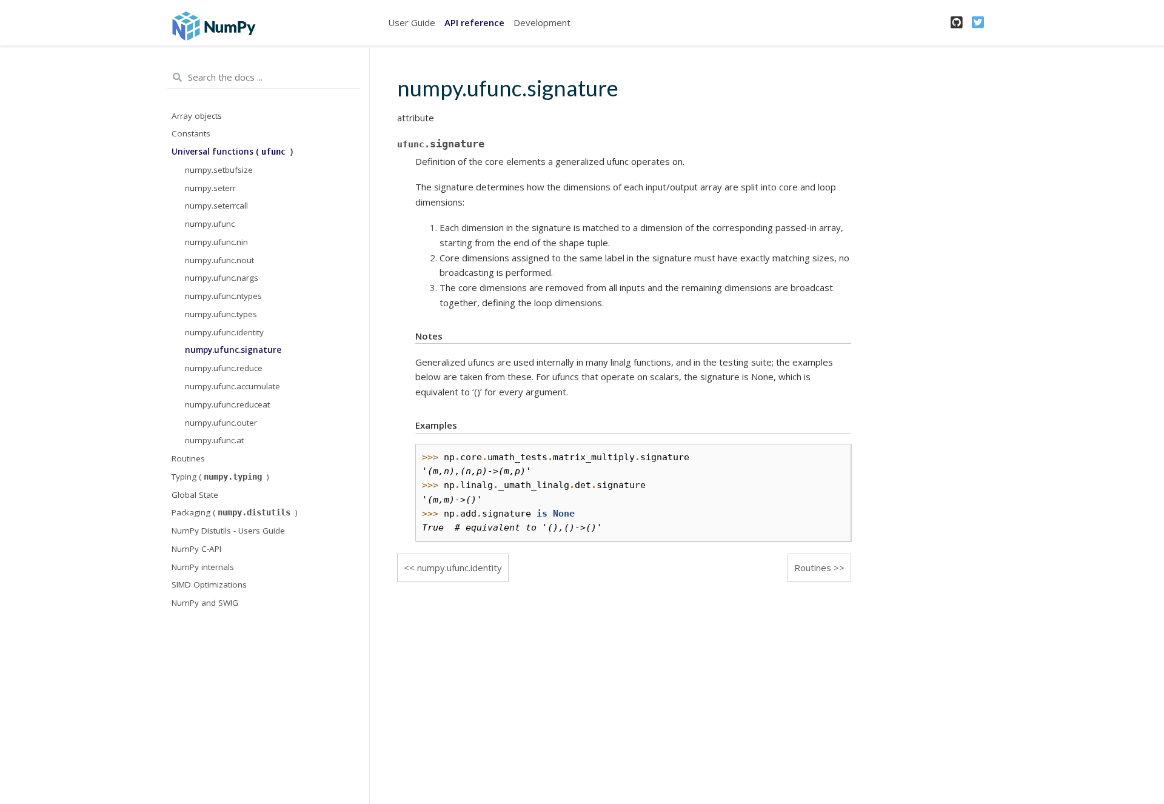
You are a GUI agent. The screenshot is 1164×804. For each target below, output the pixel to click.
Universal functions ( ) (232, 151)
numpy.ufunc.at (214, 440)
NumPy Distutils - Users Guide (228, 530)
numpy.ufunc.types (221, 314)
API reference (474, 22)
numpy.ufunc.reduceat (227, 404)
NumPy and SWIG (205, 602)
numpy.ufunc (210, 223)
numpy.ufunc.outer (221, 422)
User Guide (411, 22)
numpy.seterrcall (216, 205)
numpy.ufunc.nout (219, 260)
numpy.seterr (210, 188)
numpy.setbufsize (219, 169)
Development (541, 22)
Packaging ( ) (235, 512)
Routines (188, 458)
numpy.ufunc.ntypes (223, 295)
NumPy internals (203, 566)
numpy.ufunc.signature (233, 349)
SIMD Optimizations (209, 584)
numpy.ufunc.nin (216, 241)
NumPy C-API (196, 548)
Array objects (197, 115)
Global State (195, 494)
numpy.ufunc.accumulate (232, 386)
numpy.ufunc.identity (224, 332)
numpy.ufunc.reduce (224, 368)
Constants (191, 133)
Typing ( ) (220, 476)
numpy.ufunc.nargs (221, 277)
